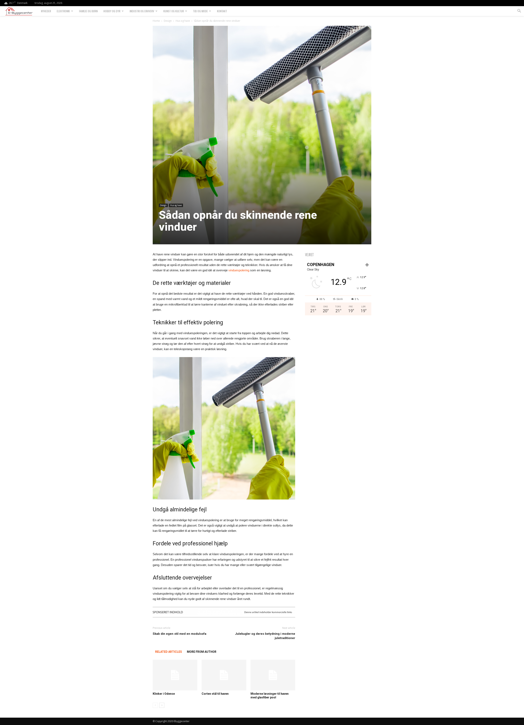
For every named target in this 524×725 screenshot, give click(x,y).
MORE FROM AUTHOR (201, 651)
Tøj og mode (200, 11)
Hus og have (183, 21)
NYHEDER (46, 11)
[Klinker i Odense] (175, 675)
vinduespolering (238, 270)
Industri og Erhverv (142, 11)
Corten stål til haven (215, 693)
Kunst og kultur (173, 11)
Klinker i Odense (164, 693)
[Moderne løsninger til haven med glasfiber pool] (273, 675)
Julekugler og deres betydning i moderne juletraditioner (265, 636)
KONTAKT (222, 11)
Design (168, 21)
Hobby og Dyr (111, 11)
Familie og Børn (88, 11)
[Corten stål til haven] (224, 675)
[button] (519, 11)
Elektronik (63, 11)
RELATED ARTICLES (168, 651)
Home (156, 21)
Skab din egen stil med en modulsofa (179, 634)
